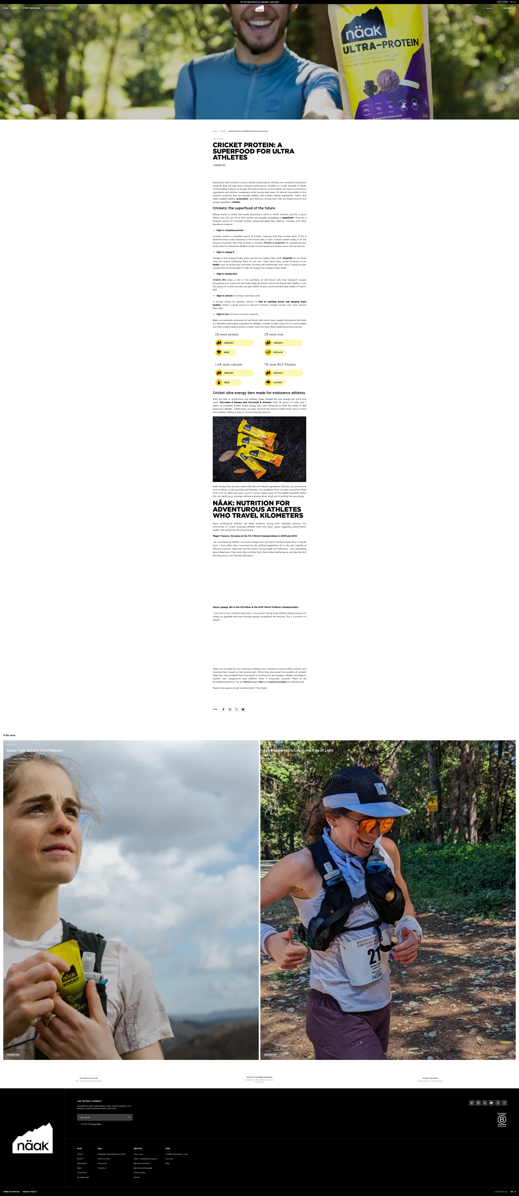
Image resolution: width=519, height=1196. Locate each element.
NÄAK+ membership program (145, 1159)
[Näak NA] (259, 8)
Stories (223, 131)
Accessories (81, 1172)
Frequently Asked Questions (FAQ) (111, 1154)
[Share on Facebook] (223, 709)
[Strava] (504, 1103)
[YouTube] (491, 1103)
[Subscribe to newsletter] (129, 1117)
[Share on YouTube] (243, 709)
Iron (215, 320)
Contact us (102, 1168)
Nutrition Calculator (53, 8)
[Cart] (514, 8)
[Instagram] (478, 1103)
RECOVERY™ (82, 1163)
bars (261, 682)
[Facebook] (471, 1103)
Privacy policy (30, 1192)
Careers (137, 1177)
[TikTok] (498, 1103)
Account (507, 8)
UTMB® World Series (31, 8)
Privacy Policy (95, 1124)
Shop (5, 8)
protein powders (278, 682)
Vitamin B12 (219, 280)
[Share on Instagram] (230, 709)
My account (102, 1163)
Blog (167, 1163)
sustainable (242, 199)
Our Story (169, 1159)
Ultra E (247, 682)
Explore (15, 8)
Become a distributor (142, 1163)
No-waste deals (83, 1177)
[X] (485, 1103)
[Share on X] (236, 709)
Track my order (104, 1159)
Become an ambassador (143, 1168)
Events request (139, 1172)
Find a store (502, 2)
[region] (259, 2)
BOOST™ (80, 1159)
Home (215, 131)
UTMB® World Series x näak (177, 1154)
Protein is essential (274, 243)
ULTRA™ (80, 1154)
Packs (79, 1168)
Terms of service (11, 1192)
